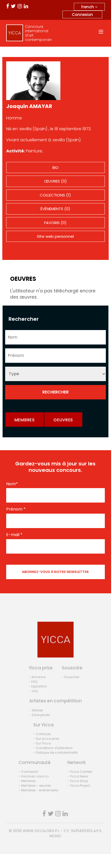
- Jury (33, 691)
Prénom (16, 509)
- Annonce (37, 677)
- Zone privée (39, 715)
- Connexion (28, 771)
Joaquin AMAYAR (29, 106)
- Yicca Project (78, 785)
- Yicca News (77, 776)
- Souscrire (70, 677)
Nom (12, 484)
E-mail (14, 535)
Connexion (82, 14)
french (88, 7)
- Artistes (36, 710)
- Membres (27, 781)
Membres (24, 420)
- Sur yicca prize (46, 738)
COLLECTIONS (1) (55, 195)
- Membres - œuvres (35, 785)
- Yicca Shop (77, 781)
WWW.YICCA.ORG (38, 830)
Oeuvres (63, 420)
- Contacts (42, 734)
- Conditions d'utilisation (53, 748)
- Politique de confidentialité (55, 752)
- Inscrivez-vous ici (34, 776)
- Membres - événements (38, 790)
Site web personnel (55, 236)
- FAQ (33, 681)
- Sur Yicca (42, 743)
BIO (55, 167)
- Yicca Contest (79, 771)
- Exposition (38, 686)
